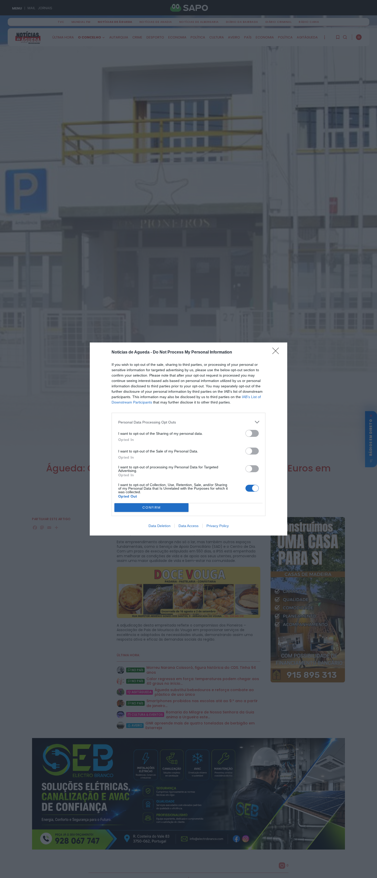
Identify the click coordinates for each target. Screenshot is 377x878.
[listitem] (188, 422)
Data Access (188, 526)
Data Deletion (159, 526)
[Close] (277, 352)
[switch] (252, 433)
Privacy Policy (217, 526)
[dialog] (188, 439)
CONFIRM (151, 507)
